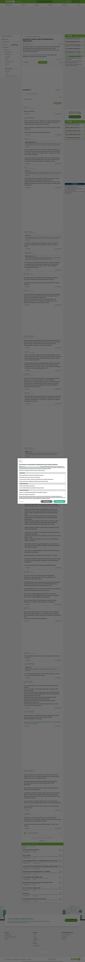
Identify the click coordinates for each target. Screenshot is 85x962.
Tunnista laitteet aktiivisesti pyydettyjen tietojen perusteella (31, 487)
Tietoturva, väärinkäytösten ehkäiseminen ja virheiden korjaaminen (33, 492)
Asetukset (46, 501)
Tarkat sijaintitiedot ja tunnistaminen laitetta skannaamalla (31, 475)
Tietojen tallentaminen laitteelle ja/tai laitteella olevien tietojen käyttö (33, 481)
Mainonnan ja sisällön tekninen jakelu (27, 494)
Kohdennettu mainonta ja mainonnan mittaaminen (29, 477)
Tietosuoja (21, 501)
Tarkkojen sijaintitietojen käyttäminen (27, 485)
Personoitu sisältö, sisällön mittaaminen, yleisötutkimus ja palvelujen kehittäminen (36, 479)
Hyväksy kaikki (59, 501)
